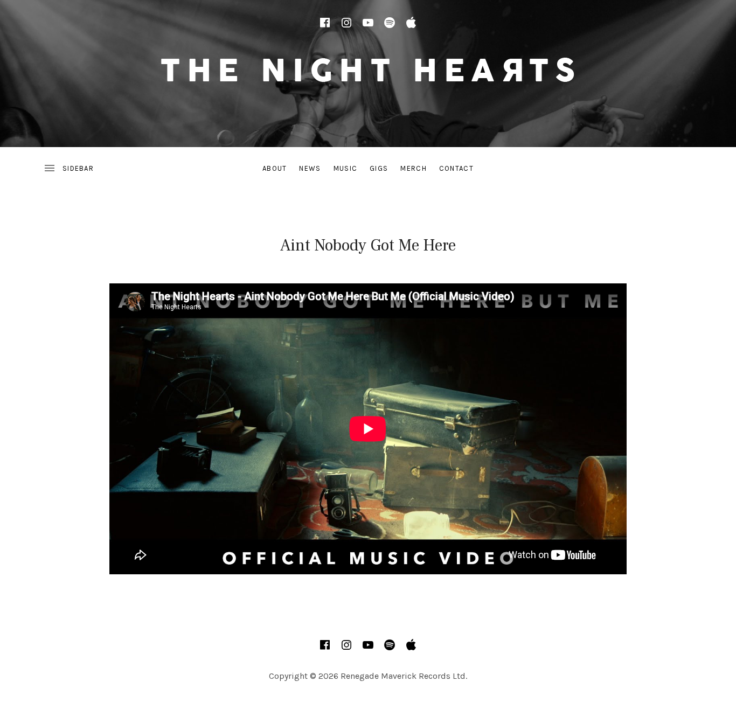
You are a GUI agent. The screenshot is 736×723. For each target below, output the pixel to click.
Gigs (379, 168)
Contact (456, 168)
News (310, 168)
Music (346, 168)
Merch (413, 168)
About (274, 168)
